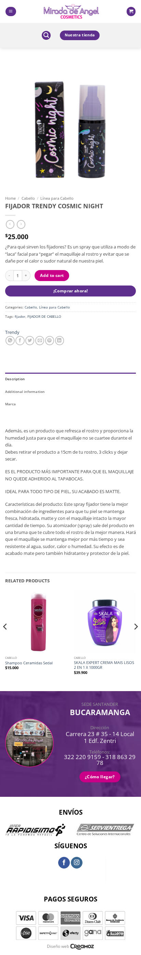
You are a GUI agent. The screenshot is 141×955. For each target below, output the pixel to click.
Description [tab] (15, 378)
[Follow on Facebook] (64, 863)
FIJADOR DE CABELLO (44, 316)
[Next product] (10, 224)
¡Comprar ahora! (70, 291)
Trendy (12, 332)
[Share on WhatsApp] (9, 340)
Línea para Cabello (57, 198)
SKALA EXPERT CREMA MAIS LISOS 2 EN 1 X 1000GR (104, 665)
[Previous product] (21, 224)
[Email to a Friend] (39, 340)
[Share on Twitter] (29, 340)
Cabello (28, 198)
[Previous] (5, 640)
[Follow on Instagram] (76, 863)
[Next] (135, 640)
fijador (20, 316)
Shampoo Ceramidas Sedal (29, 663)
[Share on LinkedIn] (59, 340)
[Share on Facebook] (19, 340)
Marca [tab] (10, 403)
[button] (10, 11)
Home (10, 198)
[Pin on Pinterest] (49, 340)
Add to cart (52, 275)
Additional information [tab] (25, 391)
